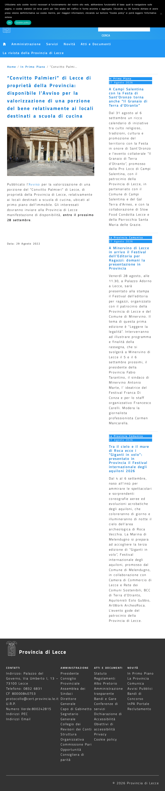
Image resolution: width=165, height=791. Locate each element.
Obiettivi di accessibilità (104, 726)
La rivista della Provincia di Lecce (33, 52)
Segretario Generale (69, 716)
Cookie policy (105, 739)
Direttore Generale (68, 701)
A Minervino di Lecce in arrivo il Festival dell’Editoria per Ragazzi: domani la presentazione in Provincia (129, 258)
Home (11, 66)
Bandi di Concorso (135, 696)
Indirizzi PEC (17, 713)
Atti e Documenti (96, 43)
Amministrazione (26, 43)
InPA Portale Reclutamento (139, 706)
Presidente (70, 673)
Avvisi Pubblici (140, 688)
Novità (69, 43)
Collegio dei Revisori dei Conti (76, 726)
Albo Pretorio (105, 683)
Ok (9, 22)
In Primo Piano (32, 66)
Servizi (52, 43)
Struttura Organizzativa (72, 737)
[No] (161, 13)
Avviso (34, 184)
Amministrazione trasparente (108, 691)
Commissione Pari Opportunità (76, 747)
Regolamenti (105, 678)
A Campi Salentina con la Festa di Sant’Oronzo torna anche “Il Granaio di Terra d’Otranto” (128, 97)
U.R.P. (11, 703)
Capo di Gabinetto (76, 708)
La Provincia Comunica (126, 237)
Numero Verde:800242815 (28, 708)
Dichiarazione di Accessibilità (108, 716)
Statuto (100, 673)
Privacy (100, 734)
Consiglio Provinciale (70, 681)
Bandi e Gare (105, 698)
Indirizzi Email (18, 718)
